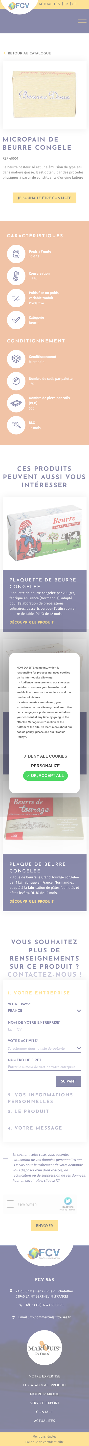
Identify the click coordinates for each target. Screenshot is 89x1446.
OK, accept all (47, 776)
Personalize (45, 766)
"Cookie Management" (31, 722)
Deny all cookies (47, 756)
